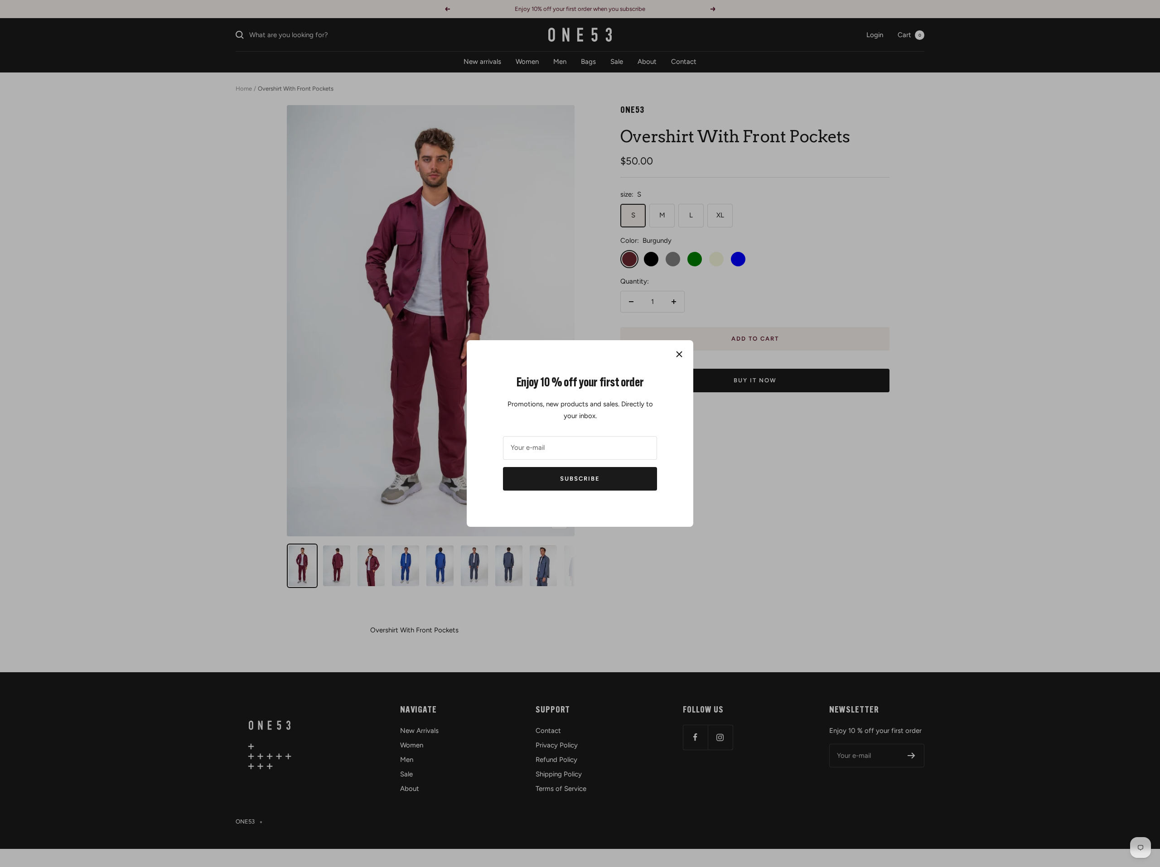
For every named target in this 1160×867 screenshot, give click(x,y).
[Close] (679, 354)
